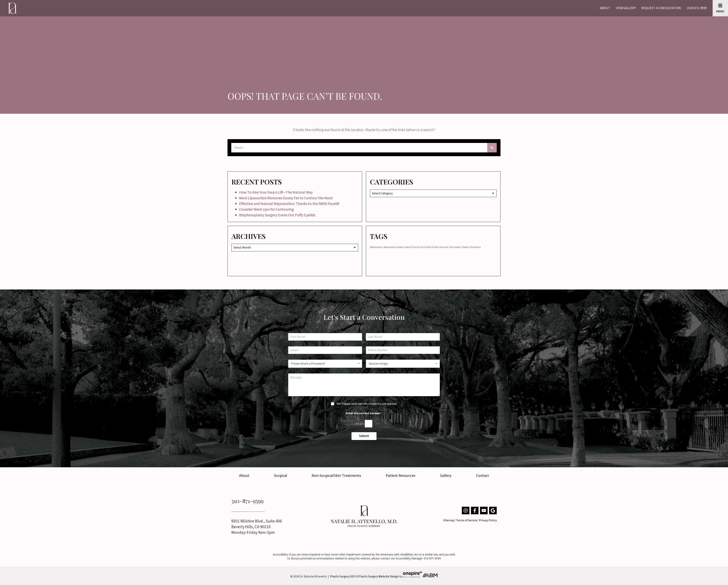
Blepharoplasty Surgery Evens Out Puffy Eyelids (277, 215)
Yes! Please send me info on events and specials (367, 404)
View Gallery (626, 8)
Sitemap (448, 520)
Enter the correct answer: (364, 413)
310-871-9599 (247, 501)
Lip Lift (423, 247)
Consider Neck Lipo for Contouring (266, 209)
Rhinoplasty (476, 247)
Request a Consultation (661, 8)
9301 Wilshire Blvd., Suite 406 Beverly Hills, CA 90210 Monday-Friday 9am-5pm (256, 527)
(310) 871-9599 (696, 8)
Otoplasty (465, 247)
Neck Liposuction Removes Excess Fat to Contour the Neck (286, 198)
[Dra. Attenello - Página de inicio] (364, 516)
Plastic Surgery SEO (342, 576)
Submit (364, 436)
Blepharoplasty (376, 247)
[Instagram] (465, 510)
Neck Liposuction (441, 247)
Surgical (280, 475)
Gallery (445, 475)
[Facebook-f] (475, 510)
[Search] (492, 147)
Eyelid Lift (408, 247)
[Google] (493, 510)
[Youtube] (484, 510)
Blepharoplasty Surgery (394, 247)
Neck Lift (430, 247)
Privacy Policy (488, 520)
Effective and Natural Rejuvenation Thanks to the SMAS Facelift (289, 203)
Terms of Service (466, 520)
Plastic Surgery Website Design (379, 576)
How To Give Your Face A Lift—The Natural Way (276, 192)
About (605, 8)
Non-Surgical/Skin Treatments (336, 475)
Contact (482, 475)
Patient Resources (400, 475)
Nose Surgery (455, 247)
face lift (416, 247)
